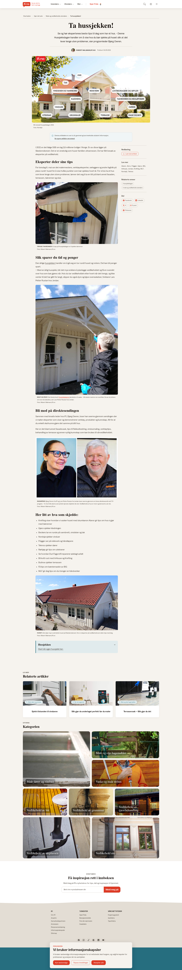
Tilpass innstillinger (80, 963)
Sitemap (54, 933)
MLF (142, 169)
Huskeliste (82, 924)
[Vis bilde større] (91, 89)
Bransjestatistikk (85, 918)
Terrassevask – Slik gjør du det (137, 711)
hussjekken (50, 263)
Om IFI (53, 915)
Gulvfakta (111, 918)
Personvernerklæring (58, 927)
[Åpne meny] (156, 4)
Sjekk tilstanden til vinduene (45, 711)
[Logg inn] (150, 4)
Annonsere (54, 924)
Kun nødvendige (61, 963)
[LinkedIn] (98, 940)
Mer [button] (79, 4)
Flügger (134, 166)
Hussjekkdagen (128, 183)
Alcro (129, 166)
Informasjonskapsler (58, 930)
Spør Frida (82, 915)
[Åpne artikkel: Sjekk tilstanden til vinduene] (44, 693)
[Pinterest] (93, 940)
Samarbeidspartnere (58, 921)
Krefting (137, 169)
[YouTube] (103, 940)
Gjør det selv (38, 16)
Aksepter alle (99, 963)
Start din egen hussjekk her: (50, 649)
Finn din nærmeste (85, 921)
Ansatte (54, 918)
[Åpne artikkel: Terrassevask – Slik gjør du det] (137, 693)
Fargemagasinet (113, 915)
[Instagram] (84, 940)
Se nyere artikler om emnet (65, 138)
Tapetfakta (112, 921)
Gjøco (140, 166)
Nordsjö (124, 171)
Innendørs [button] (55, 4)
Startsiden (27, 16)
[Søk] (144, 4)
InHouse (124, 169)
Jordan (130, 169)
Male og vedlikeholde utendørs (56, 16)
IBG (144, 166)
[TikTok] (89, 940)
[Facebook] (79, 940)
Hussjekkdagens (64, 397)
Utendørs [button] (68, 4)
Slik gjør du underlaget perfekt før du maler (91, 711)
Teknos (130, 171)
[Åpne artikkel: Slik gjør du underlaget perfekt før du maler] (91, 693)
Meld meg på (112, 889)
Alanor (123, 166)
